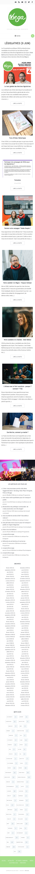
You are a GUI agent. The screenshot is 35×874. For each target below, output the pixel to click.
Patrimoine (23, 800)
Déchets (12, 754)
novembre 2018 (24, 634)
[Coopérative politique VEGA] (17, 17)
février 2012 (9, 703)
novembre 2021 (24, 600)
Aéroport (23, 717)
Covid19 (23, 744)
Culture (21, 749)
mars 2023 (9, 587)
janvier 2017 (9, 658)
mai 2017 (9, 654)
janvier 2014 (9, 681)
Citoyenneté (11, 740)
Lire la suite (17, 103)
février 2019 (9, 632)
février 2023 (24, 587)
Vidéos (31, 861)
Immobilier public (22, 782)
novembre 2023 (24, 578)
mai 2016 (9, 664)
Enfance (22, 768)
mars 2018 (9, 643)
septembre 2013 (9, 686)
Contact (26, 520)
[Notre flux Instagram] (25, 2)
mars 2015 (24, 669)
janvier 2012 (24, 703)
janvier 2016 (9, 666)
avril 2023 (24, 585)
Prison (23, 809)
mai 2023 (9, 585)
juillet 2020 (9, 617)
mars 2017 (9, 656)
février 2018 (24, 643)
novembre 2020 (9, 613)
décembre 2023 (9, 578)
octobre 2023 (9, 580)
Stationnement (21, 833)
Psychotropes (23, 814)
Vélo (17, 851)
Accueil (4, 861)
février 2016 (24, 664)
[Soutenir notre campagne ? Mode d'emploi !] (17, 210)
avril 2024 (9, 574)
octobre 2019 (24, 623)
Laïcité (24, 786)
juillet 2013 (9, 688)
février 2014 (24, 679)
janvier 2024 (24, 576)
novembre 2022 (9, 591)
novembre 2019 (9, 623)
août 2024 (24, 570)
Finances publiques (23, 777)
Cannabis (9, 731)
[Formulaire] (17, 168)
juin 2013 (24, 688)
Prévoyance (12, 809)
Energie (11, 768)
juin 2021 (9, 606)
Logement (11, 791)
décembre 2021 (9, 600)
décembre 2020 (24, 611)
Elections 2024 (13, 863)
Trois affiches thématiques (17, 138)
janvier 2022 (24, 598)
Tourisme (24, 837)
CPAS (11, 749)
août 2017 (24, 649)
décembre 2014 (9, 673)
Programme (26, 495)
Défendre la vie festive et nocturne (14, 541)
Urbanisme (10, 847)
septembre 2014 (9, 675)
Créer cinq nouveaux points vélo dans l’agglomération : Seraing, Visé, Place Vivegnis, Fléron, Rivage (17, 491)
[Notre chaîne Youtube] (22, 2)
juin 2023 (24, 583)
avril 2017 (24, 654)
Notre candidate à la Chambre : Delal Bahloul (17, 340)
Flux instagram (27, 550)
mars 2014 (9, 679)
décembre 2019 (24, 621)
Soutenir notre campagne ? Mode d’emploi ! (17, 228)
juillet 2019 (9, 628)
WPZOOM (27, 870)
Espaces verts (9, 777)
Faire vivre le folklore (9, 529)
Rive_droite (22, 819)
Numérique (22, 796)
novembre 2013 (9, 684)
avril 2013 (24, 690)
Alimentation (10, 721)
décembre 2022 (24, 589)
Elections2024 (11, 763)
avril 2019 (9, 630)
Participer (23, 863)
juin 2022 (9, 593)
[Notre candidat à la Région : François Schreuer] (17, 265)
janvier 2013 (9, 694)
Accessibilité (11, 717)
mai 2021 (24, 606)
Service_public (22, 823)
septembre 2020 (9, 615)
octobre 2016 (24, 660)
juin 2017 (24, 651)
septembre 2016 (9, 662)
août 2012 (9, 699)
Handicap (9, 782)
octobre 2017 (24, 647)
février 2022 (9, 598)
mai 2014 (9, 677)
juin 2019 (24, 628)
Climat (23, 740)
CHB (22, 735)
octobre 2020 (24, 613)
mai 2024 (23, 572)
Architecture (23, 721)
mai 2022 (24, 593)
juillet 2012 (24, 699)
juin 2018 (9, 641)
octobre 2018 (9, 636)
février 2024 (9, 576)
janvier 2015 (24, 671)
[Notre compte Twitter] (28, 2)
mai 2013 (9, 690)
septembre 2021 (24, 602)
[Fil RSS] (19, 2)
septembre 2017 (9, 649)
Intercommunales (12, 786)
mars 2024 (24, 574)
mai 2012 (9, 701)
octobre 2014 (24, 673)
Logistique (23, 791)
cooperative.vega (8, 534)
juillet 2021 (24, 604)
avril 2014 (24, 677)
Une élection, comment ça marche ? (17, 432)
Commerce (12, 744)
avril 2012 (24, 701)
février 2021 (24, 608)
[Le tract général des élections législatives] (17, 72)
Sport (10, 833)
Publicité (11, 819)
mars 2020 (24, 619)
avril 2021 (9, 608)
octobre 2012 (9, 696)
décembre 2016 (24, 658)
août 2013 (24, 686)
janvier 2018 (9, 645)
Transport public (21, 842)
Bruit (22, 726)
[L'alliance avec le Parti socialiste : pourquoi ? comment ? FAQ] (17, 373)
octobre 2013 (24, 684)
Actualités (11, 861)
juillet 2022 (24, 591)
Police (9, 805)
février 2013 (24, 692)
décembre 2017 (24, 645)
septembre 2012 (24, 696)
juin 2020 (24, 617)
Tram (10, 842)
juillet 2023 (9, 583)
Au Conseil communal (22, 861)
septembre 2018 (24, 636)
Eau (22, 754)
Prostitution (10, 814)
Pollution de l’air (22, 805)
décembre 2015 (24, 666)
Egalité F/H (23, 758)
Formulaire (17, 180)
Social (23, 828)
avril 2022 (9, 595)
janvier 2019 (24, 632)
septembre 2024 (9, 570)
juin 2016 (24, 662)
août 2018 (9, 639)
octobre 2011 (24, 705)
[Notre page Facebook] (32, 2)
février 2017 (24, 656)
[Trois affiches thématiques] (17, 123)
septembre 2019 (9, 626)
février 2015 (9, 671)
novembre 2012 (24, 694)
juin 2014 (24, 675)
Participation (11, 800)
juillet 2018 (24, 639)
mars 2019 (24, 630)
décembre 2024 (24, 568)
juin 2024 (9, 572)
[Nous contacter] (15, 2)
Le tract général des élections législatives (17, 86)
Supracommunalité (11, 837)
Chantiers (12, 735)
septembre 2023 (24, 580)
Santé (10, 823)
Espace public (23, 772)
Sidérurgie (12, 828)
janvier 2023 (9, 589)
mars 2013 (9, 692)
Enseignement (10, 772)
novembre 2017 (9, 647)
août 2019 (24, 626)
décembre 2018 (9, 634)
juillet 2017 (9, 651)
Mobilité (11, 796)
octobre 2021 (9, 602)
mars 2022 (24, 595)
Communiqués (27, 527)
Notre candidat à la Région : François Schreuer (17, 283)
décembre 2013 (24, 681)
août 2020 (24, 615)
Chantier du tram (22, 731)
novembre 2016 (9, 660)
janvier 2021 (9, 611)
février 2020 (9, 621)
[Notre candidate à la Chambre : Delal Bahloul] (17, 322)
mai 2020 (9, 619)
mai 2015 (9, 669)
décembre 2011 (9, 705)
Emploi (23, 763)
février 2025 (9, 568)
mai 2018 (24, 641)
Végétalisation (23, 847)
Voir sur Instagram (17, 470)
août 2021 (9, 604)
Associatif (12, 726)
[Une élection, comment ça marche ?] (17, 421)
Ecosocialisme (11, 758)
